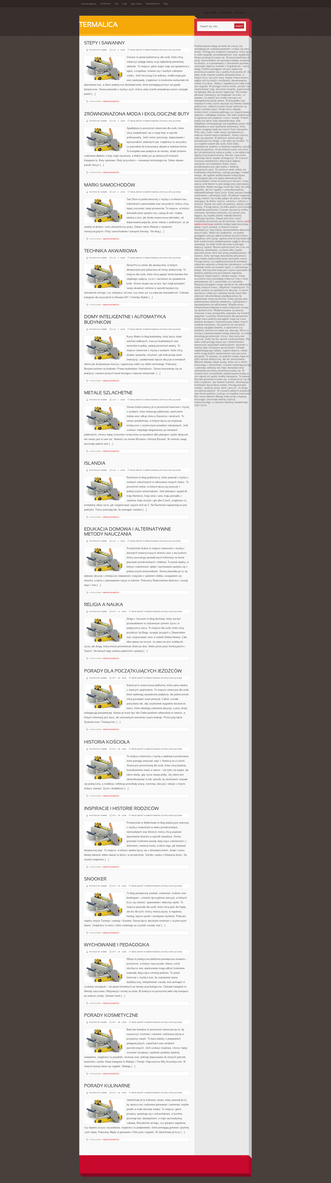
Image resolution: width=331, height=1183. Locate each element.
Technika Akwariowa (110, 251)
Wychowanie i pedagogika (116, 945)
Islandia (94, 463)
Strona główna (88, 4)
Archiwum (105, 4)
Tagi (165, 4)
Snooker (95, 879)
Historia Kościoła (107, 742)
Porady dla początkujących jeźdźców (133, 671)
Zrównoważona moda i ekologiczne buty (136, 114)
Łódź (124, 4)
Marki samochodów (109, 185)
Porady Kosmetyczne (111, 1016)
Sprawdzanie (153, 4)
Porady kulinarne (107, 1086)
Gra (116, 4)
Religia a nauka (103, 605)
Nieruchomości (111, 101)
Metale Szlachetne (108, 393)
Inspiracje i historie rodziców (121, 809)
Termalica (98, 25)
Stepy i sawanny (104, 43)
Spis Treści (136, 4)
